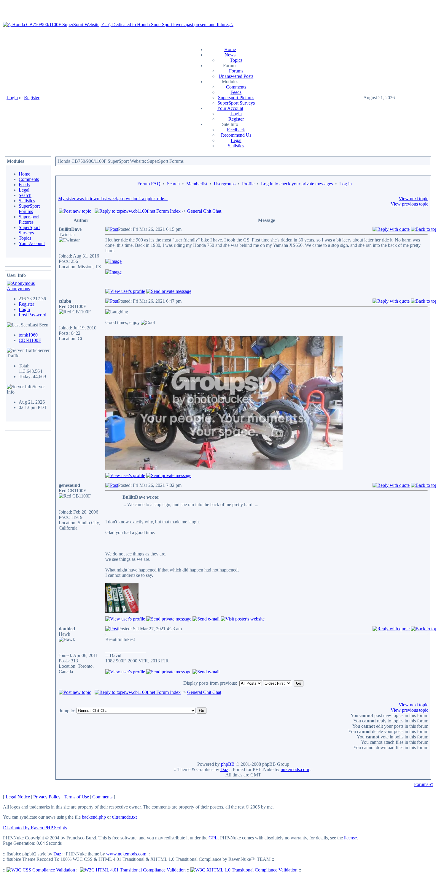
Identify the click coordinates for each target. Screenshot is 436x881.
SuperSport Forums (29, 208)
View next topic (413, 198)
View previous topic (409, 203)
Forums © (423, 784)
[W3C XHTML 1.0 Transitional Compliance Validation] (243, 869)
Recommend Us (236, 135)
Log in (345, 183)
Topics (236, 60)
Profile (248, 183)
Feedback (236, 129)
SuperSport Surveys (236, 102)
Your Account (230, 108)
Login (12, 97)
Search (25, 195)
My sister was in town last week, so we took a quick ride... (113, 198)
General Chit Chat (204, 211)
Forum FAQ (148, 183)
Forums (236, 70)
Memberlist (196, 183)
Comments (236, 86)
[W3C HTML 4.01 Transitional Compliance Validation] (133, 869)
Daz (224, 769)
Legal (236, 140)
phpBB (228, 764)
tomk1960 (28, 334)
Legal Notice (18, 796)
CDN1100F (30, 340)
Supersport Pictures (236, 97)
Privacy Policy (47, 796)
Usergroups (224, 183)
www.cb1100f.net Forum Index (151, 211)
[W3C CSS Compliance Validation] (41, 869)
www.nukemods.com (126, 853)
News (230, 54)
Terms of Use (76, 796)
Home (230, 49)
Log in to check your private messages (297, 183)
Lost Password (32, 314)
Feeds (235, 92)
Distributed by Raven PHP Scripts (35, 827)
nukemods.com (295, 769)
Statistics (236, 145)
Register (31, 97)
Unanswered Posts (236, 76)
